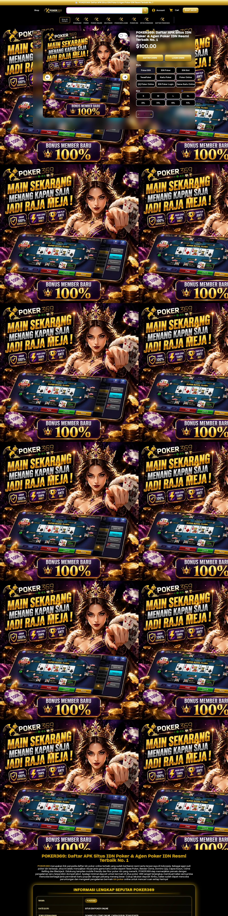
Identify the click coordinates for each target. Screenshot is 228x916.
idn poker (118, 879)
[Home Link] (53, 10)
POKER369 (44, 866)
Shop (36, 10)
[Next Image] (125, 77)
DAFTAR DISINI (150, 58)
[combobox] (104, 10)
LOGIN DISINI (178, 58)
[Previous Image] (47, 77)
